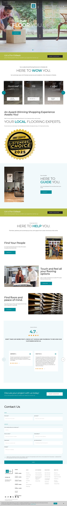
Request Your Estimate (54, 56)
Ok (55, 503)
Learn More (45, 283)
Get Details (8, 309)
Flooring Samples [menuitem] (38, 474)
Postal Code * (6, 440)
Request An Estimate (54, 6)
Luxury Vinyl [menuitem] (28, 474)
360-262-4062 (12, 1)
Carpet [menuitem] (27, 478)
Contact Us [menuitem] (56, 478)
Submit (33, 462)
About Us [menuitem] (56, 472)
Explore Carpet (53, 99)
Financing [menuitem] (28, 486)
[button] (59, 6)
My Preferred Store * (38, 440)
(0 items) (63, 6)
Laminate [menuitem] (28, 480)
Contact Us (8, 252)
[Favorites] (61, 6)
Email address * (37, 433)
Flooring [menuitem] (27, 472)
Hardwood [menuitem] (28, 476)
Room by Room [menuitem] (57, 474)
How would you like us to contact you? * (11, 427)
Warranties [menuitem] (47, 481)
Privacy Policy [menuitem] (56, 483)
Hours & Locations (46, 6)
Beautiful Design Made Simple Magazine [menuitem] (38, 477)
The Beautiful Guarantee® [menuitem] (47, 479)
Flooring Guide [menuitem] (47, 476)
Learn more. (33, 504)
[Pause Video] (63, 49)
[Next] (63, 29)
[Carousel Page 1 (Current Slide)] (32, 49)
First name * (6, 415)
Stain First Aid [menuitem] (47, 474)
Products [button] (6, 6)
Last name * (36, 415)
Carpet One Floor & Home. (13, 499)
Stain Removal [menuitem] (47, 472)
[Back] (4, 29)
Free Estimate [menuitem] (28, 484)
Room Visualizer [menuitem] (38, 472)
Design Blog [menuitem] (37, 480)
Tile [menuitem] (26, 482)
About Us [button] (19, 6)
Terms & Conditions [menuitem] (56, 481)
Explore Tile (32, 98)
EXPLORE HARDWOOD (12, 99)
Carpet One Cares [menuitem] (57, 476)
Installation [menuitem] (47, 483)
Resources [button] (12, 6)
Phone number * (7, 433)
